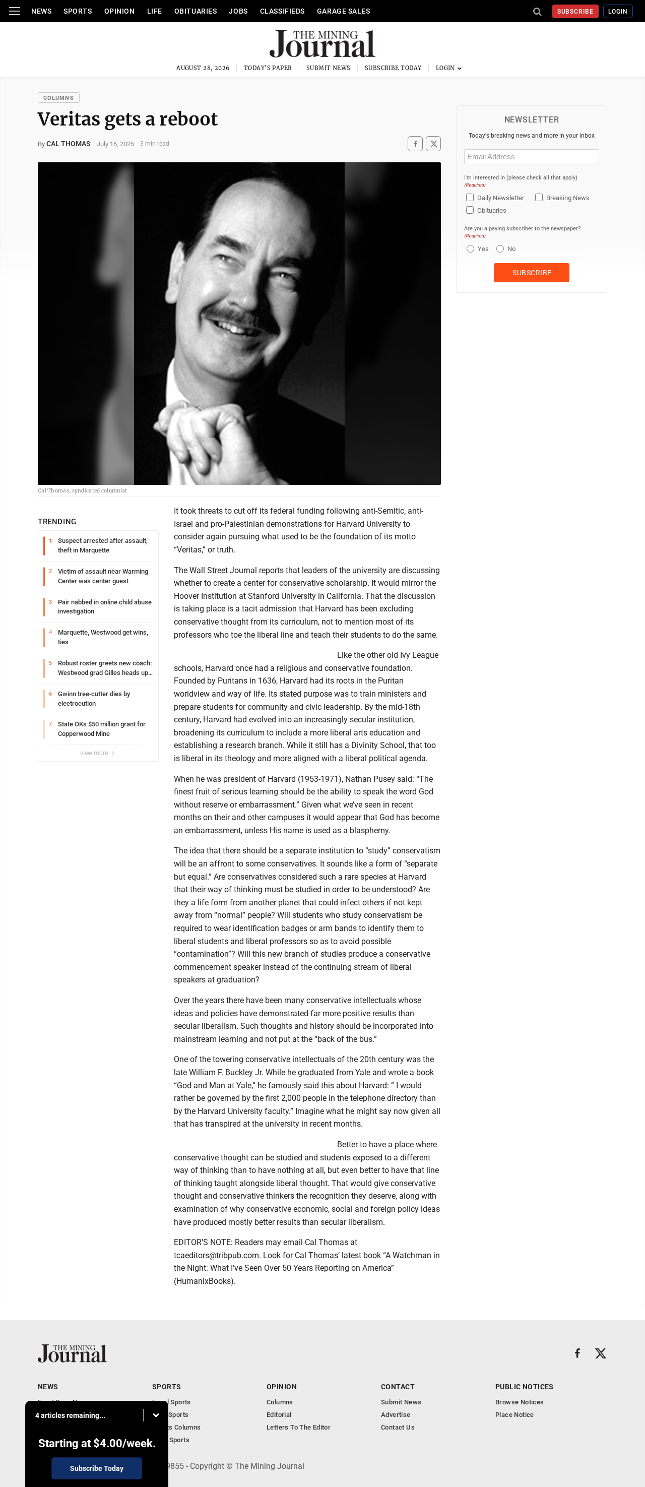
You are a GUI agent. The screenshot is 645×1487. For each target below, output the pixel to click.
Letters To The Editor (299, 1427)
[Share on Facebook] (415, 144)
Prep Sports (170, 1414)
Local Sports (171, 1402)
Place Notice (514, 1414)
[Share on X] (433, 144)
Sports (77, 11)
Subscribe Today (393, 68)
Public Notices (524, 1387)
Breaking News (568, 198)
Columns (58, 98)
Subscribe (575, 11)
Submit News (328, 68)
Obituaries (195, 11)
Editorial (279, 1414)
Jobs (238, 11)
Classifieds (282, 11)
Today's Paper (268, 68)
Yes (482, 249)
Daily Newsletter (500, 198)
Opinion (119, 11)
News (41, 11)
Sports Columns (176, 1427)
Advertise (396, 1414)
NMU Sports (170, 1440)
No (511, 249)
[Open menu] (14, 11)
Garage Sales (343, 11)
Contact (398, 1387)
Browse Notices (519, 1402)
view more (94, 753)
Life (154, 11)
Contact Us (398, 1427)
